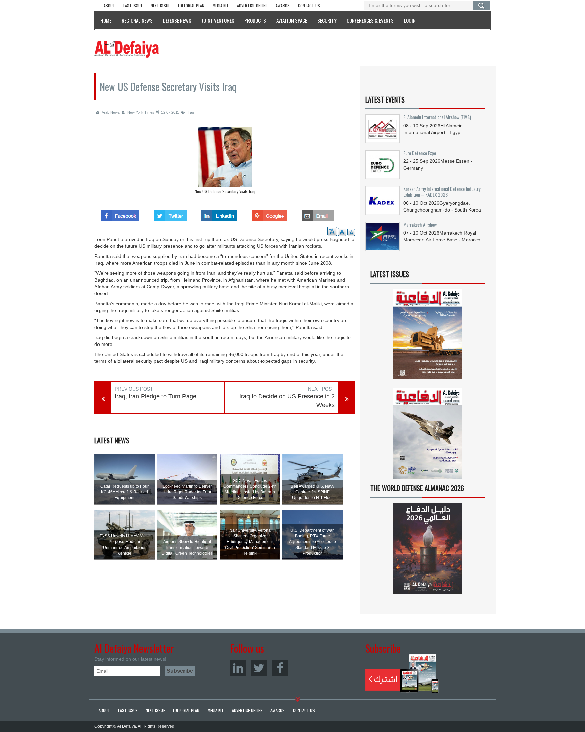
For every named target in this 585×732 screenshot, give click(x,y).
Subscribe (402, 673)
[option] (224, 162)
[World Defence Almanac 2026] (427, 548)
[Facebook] (280, 668)
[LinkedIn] (238, 668)
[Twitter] (259, 668)
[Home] (126, 48)
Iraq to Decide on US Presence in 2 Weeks (287, 400)
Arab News (110, 112)
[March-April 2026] (427, 337)
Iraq (190, 112)
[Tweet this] (170, 214)
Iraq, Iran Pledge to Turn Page (155, 396)
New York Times (140, 112)
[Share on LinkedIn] (219, 214)
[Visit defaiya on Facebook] (120, 214)
